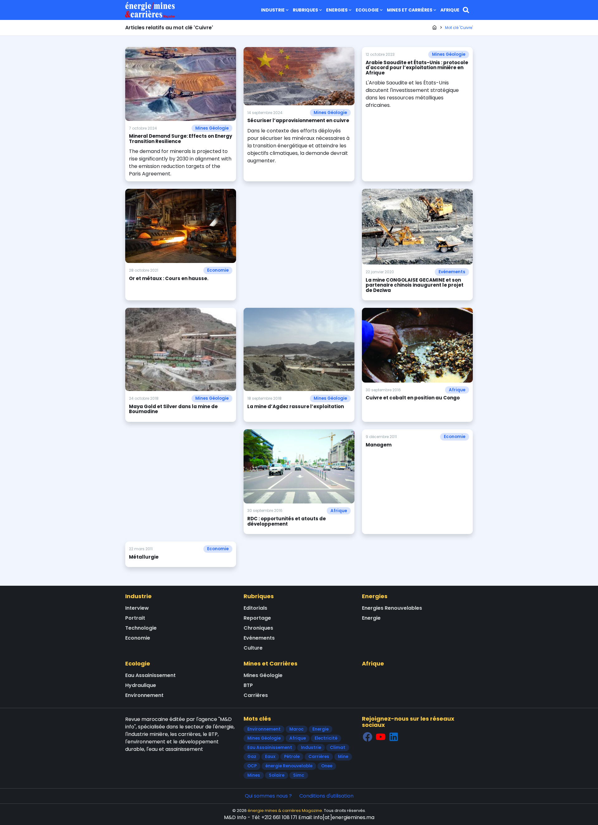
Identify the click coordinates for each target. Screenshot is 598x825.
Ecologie (367, 10)
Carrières (256, 695)
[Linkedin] (393, 737)
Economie (218, 270)
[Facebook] (367, 737)
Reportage (257, 618)
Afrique (449, 10)
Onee (326, 766)
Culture (253, 647)
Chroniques (258, 628)
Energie (371, 618)
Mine (343, 757)
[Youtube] (380, 737)
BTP (248, 685)
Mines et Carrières (409, 10)
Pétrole (292, 757)
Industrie (273, 10)
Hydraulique (140, 685)
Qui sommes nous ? (268, 795)
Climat (337, 748)
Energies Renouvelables (392, 608)
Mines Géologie (212, 128)
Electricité (326, 738)
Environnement (144, 695)
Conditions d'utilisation (326, 795)
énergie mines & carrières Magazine (285, 810)
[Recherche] (466, 10)
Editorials (255, 608)
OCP (252, 766)
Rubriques (305, 10)
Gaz (251, 757)
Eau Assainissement (150, 675)
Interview (137, 608)
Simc (298, 775)
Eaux (270, 757)
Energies (337, 10)
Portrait (135, 618)
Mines (253, 775)
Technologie (141, 628)
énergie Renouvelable (288, 766)
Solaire (276, 775)
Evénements (452, 272)
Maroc (296, 729)
